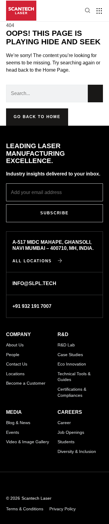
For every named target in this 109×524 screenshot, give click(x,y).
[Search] (95, 93)
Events (12, 432)
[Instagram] (38, 484)
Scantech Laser (36, 498)
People (12, 354)
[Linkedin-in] (9, 484)
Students (66, 441)
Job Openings (71, 432)
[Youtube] (24, 484)
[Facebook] (53, 484)
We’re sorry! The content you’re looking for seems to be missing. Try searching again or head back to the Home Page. (53, 63)
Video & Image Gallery (27, 441)
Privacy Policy (62, 508)
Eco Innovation (72, 364)
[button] (99, 11)
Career (64, 422)
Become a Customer (25, 383)
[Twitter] (68, 484)
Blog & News (18, 422)
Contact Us (16, 364)
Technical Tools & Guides (74, 376)
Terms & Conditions (24, 508)
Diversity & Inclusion (77, 451)
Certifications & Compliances (72, 392)
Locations (15, 373)
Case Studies (70, 354)
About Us (15, 344)
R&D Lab (66, 344)
